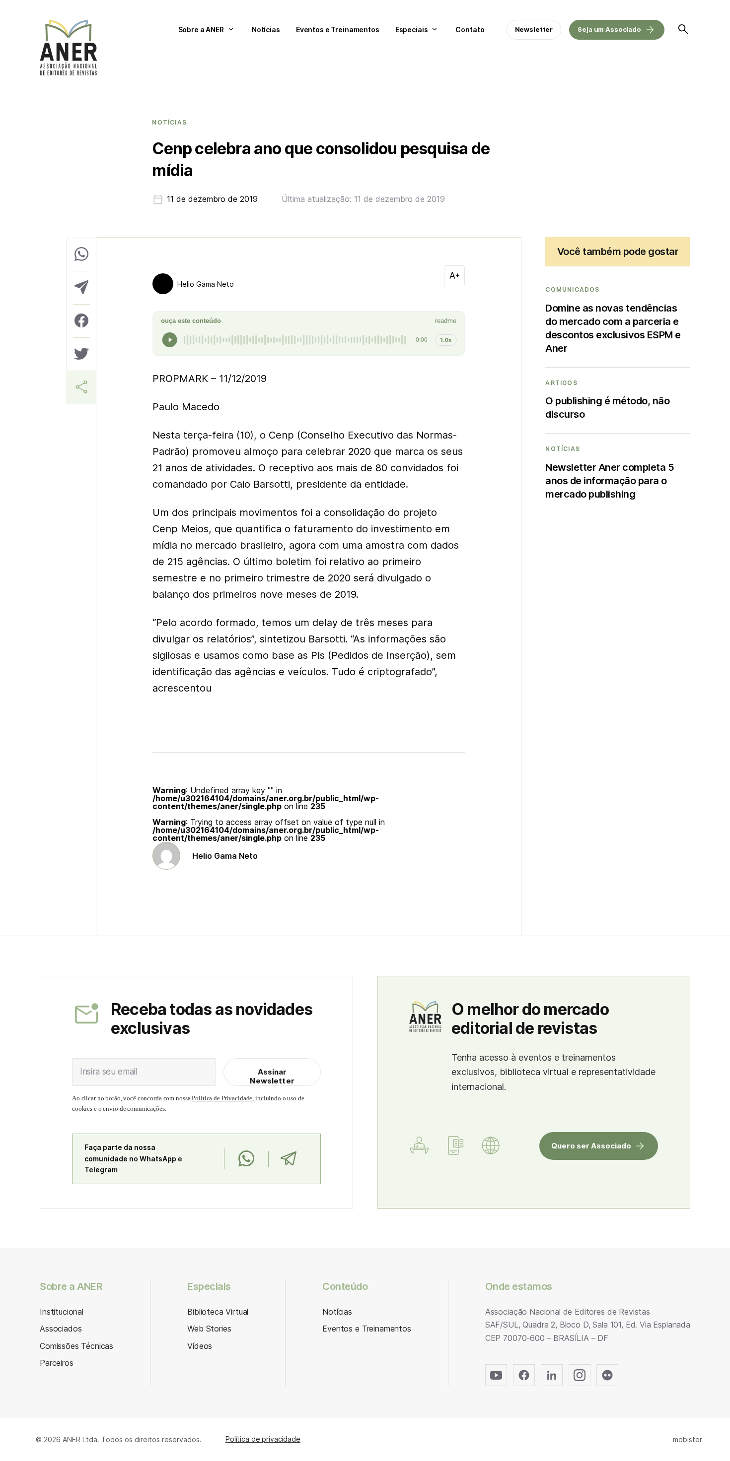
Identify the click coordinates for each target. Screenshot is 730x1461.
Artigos (561, 383)
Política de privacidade (262, 1439)
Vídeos (199, 1346)
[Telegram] (288, 1159)
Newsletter (534, 29)
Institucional (61, 1312)
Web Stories (209, 1329)
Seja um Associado (609, 29)
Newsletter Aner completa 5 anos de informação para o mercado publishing (609, 480)
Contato (469, 29)
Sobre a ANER (201, 29)
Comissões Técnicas (76, 1346)
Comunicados (572, 289)
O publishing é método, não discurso (607, 407)
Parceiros (56, 1363)
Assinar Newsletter (272, 1076)
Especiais (411, 29)
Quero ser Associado (591, 1145)
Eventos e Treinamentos (337, 29)
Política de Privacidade (222, 1098)
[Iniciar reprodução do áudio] (169, 339)
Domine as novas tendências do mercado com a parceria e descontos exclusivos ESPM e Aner (613, 328)
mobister (687, 1439)
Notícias (266, 29)
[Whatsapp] (246, 1158)
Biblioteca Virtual (217, 1312)
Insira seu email (108, 1072)
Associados (60, 1329)
